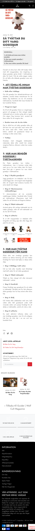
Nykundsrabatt (6, 466)
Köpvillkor (5, 460)
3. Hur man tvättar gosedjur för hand (16, 63)
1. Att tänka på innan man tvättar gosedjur (14, 56)
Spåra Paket (6, 481)
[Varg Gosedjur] (17, 242)
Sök (3, 450)
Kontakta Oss (6, 478)
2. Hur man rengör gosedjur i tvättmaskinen (13, 60)
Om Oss (4, 475)
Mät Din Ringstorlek (8, 487)
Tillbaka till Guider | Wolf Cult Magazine (18, 407)
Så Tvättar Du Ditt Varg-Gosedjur (13, 347)
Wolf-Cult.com (11, 520)
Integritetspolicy (7, 457)
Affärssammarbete (8, 463)
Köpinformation (7, 453)
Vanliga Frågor (7, 484)
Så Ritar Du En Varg (9, 344)
